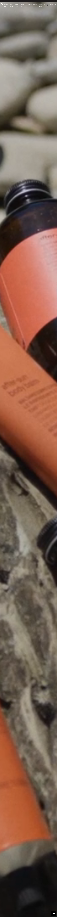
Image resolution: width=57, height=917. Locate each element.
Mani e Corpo (16, 5)
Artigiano (35, 4)
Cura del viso (11, 5)
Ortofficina (29, 4)
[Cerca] (44, 5)
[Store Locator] (47, 5)
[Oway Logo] (2, 4)
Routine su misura (23, 5)
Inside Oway (40, 5)
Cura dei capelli (6, 5)
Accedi (51, 4)
